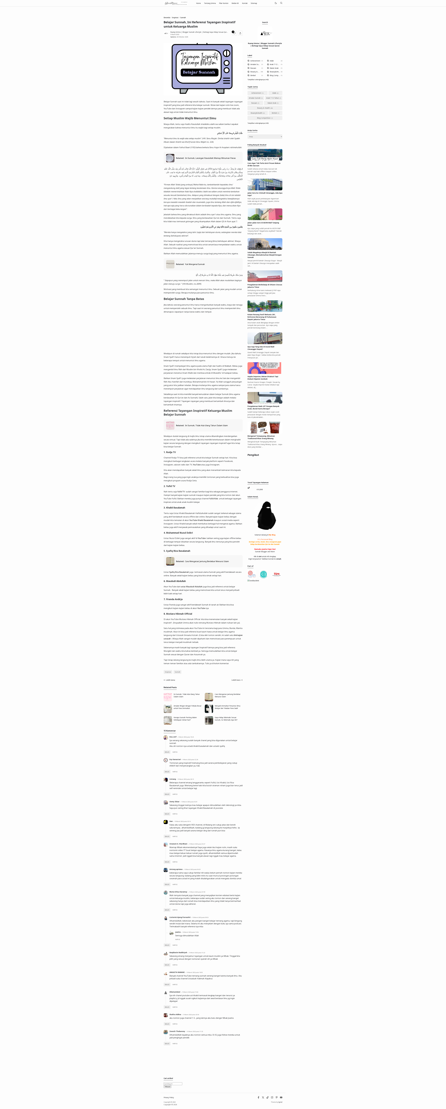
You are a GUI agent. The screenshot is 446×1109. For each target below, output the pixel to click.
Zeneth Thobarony (177, 1031)
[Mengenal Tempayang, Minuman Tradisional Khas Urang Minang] (265, 433)
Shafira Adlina (175, 1014)
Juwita (178, 932)
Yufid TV (181, 491)
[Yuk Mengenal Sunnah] (170, 267)
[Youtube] (281, 1098)
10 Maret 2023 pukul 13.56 (190, 932)
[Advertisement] (203, 332)
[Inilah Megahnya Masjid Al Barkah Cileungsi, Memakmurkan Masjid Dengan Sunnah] (265, 249)
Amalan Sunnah (255, 64)
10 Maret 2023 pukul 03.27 (197, 844)
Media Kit (235, 3)
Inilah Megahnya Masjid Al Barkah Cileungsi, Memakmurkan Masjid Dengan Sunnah (265, 254)
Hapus (175, 752)
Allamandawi (174, 992)
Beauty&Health (275, 72)
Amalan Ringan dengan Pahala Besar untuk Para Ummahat (187, 707)
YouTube (197, 464)
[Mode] (275, 3)
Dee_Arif (173, 737)
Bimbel (253, 75)
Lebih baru (236, 680)
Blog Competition (275, 75)
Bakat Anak (274, 68)
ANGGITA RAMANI (177, 972)
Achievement (255, 61)
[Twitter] (263, 1098)
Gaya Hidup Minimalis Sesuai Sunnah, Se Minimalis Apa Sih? (226, 718)
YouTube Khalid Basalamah (201, 520)
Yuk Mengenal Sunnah (195, 264)
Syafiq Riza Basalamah (179, 572)
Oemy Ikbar (174, 801)
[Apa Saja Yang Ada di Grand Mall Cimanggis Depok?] (265, 343)
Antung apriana (175, 869)
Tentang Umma (210, 3)
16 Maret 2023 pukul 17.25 (195, 1031)
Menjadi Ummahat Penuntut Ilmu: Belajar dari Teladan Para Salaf (228, 707)
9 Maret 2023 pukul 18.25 (186, 737)
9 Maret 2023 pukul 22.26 (190, 759)
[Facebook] (258, 1098)
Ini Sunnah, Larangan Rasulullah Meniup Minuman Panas (210, 158)
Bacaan (253, 68)
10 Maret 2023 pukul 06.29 (192, 869)
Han (171, 821)
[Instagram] (272, 1098)
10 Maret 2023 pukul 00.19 (186, 779)
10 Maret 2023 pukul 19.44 (190, 992)
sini (260, 556)
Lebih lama (170, 680)
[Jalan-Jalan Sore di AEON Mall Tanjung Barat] (265, 219)
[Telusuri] (281, 3)
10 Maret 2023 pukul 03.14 (183, 821)
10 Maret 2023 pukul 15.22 (197, 952)
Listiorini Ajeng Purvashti (179, 917)
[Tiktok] (267, 1098)
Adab (272, 61)
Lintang (172, 779)
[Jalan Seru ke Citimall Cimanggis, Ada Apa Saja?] (265, 190)
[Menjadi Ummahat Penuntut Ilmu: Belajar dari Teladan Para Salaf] (209, 712)
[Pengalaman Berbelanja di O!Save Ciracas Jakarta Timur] (265, 281)
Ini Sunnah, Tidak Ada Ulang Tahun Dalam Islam (206, 425)
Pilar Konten (223, 3)
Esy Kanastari (175, 759)
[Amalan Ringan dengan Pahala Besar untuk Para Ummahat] (168, 712)
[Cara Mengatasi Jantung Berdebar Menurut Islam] (170, 564)
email (278, 559)
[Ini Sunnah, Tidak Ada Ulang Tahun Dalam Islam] (170, 429)
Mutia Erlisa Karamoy (178, 892)
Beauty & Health (255, 72)
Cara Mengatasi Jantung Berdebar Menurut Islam (207, 561)
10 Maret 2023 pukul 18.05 (195, 972)
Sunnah (177, 672)
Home (198, 3)
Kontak (245, 3)
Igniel (280, 1102)
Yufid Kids (213, 498)
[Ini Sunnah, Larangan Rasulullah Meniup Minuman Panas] (170, 161)
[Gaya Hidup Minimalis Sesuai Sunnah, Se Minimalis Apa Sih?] (209, 724)
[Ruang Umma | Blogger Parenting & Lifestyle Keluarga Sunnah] (176, 3)
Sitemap (254, 3)
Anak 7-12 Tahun (275, 64)
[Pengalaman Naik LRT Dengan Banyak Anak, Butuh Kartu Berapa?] (265, 403)
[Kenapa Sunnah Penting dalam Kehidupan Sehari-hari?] (168, 724)
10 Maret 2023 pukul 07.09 (197, 892)
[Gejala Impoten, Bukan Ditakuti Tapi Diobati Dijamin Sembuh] (265, 373)
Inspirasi (168, 672)
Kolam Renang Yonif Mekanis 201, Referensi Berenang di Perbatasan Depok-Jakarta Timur (262, 316)
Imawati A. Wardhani (178, 844)
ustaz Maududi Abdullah (191, 586)
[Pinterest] (276, 1098)
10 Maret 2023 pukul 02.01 (189, 802)
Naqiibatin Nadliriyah (178, 952)
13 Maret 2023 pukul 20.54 (191, 1014)
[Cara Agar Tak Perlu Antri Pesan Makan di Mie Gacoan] (265, 160)
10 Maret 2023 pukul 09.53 (200, 917)
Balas (167, 752)
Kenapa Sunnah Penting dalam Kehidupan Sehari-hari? (185, 718)
